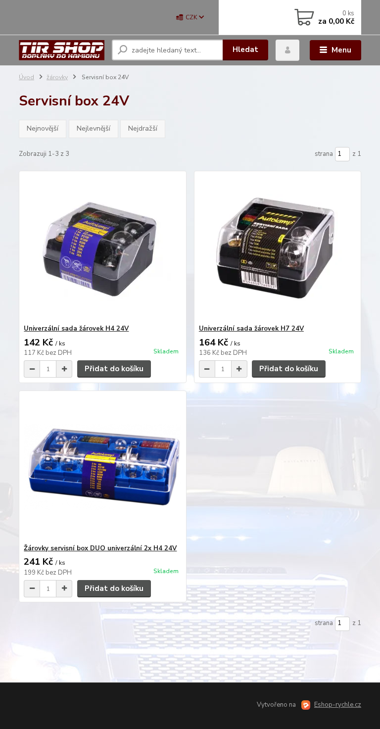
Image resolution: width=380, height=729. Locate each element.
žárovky (57, 77)
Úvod (26, 77)
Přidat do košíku (114, 369)
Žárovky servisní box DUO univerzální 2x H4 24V (100, 548)
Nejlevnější (93, 128)
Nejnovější (42, 128)
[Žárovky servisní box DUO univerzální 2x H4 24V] (102, 467)
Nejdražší (142, 128)
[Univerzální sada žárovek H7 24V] (277, 248)
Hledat (245, 49)
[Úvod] (61, 50)
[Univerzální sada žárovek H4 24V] (102, 248)
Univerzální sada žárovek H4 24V (76, 328)
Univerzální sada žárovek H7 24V (251, 328)
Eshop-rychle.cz (337, 704)
